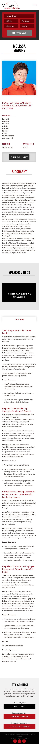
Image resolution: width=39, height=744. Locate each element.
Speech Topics (19, 319)
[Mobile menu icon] (34, 4)
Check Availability (19, 157)
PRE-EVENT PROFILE (19, 716)
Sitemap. (19, 736)
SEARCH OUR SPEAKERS (19, 726)
